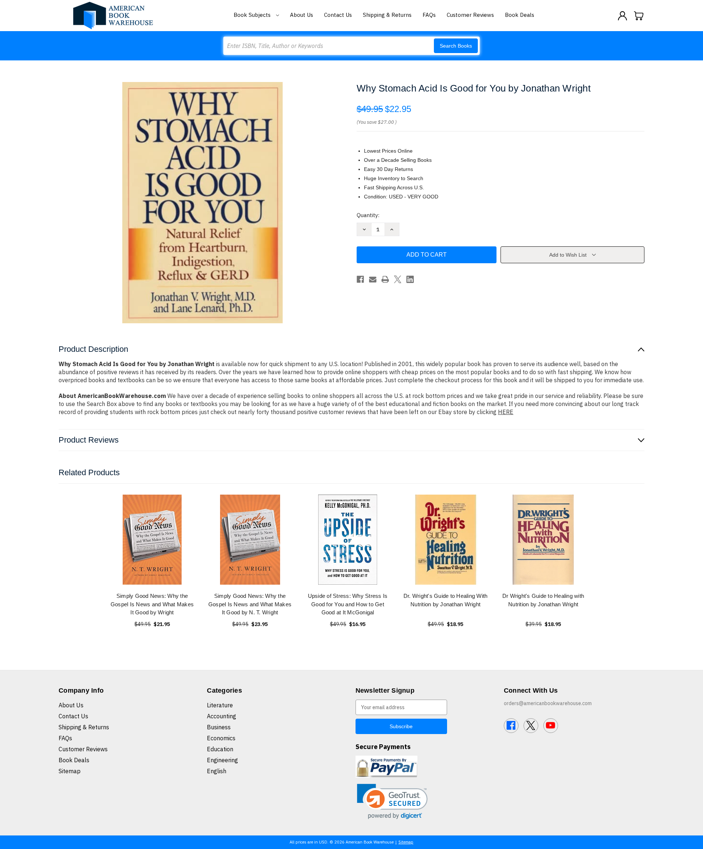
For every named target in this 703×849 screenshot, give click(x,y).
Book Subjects (253, 14)
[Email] (372, 279)
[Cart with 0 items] (638, 15)
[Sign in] (622, 15)
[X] (397, 279)
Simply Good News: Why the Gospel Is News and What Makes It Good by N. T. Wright (249, 604)
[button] (392, 801)
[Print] (385, 279)
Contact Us (338, 14)
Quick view (152, 539)
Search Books (456, 46)
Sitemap (70, 771)
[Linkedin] (410, 279)
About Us (301, 14)
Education (220, 749)
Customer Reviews (470, 14)
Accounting (221, 716)
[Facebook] (360, 279)
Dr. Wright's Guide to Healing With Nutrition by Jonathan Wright (445, 600)
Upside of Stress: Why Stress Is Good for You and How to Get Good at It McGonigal (348, 604)
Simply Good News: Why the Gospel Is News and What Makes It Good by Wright (152, 604)
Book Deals (519, 14)
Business (219, 727)
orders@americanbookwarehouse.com (548, 703)
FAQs (429, 14)
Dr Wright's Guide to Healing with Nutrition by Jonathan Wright (543, 600)
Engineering (222, 760)
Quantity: (368, 215)
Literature (220, 705)
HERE (505, 412)
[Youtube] (551, 726)
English (216, 771)
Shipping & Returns (387, 14)
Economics (221, 738)
